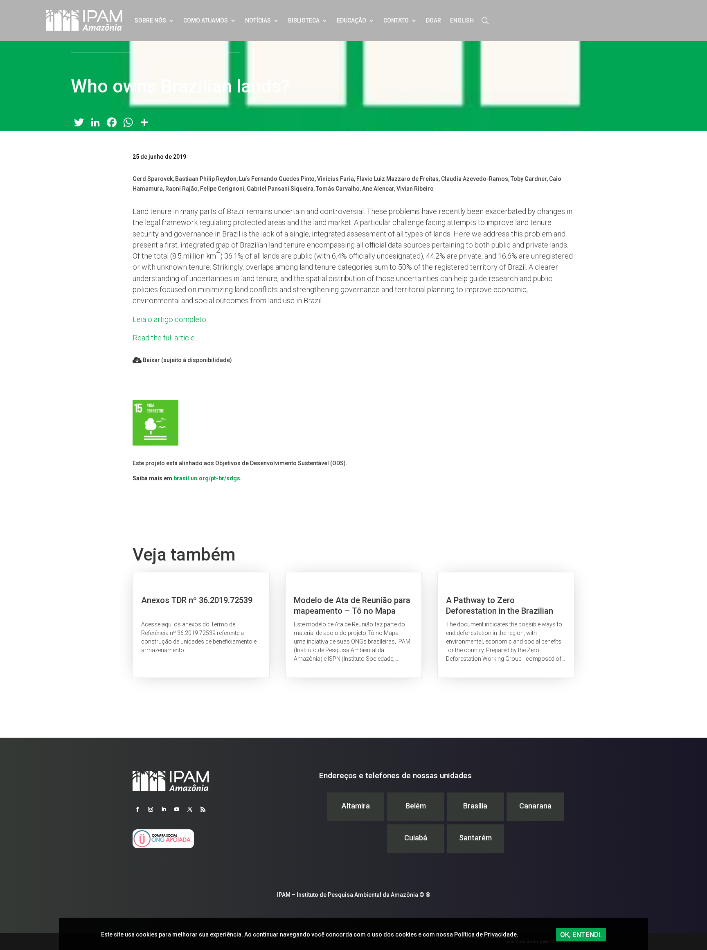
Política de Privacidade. (486, 934)
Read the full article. (164, 337)
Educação (351, 20)
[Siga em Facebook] (137, 809)
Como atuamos (205, 20)
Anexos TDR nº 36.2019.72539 (201, 625)
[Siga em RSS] (203, 809)
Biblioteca (304, 20)
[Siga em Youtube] (177, 809)
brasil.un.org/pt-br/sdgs (206, 478)
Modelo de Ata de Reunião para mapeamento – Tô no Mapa (354, 625)
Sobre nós (150, 20)
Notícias (258, 20)
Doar (433, 20)
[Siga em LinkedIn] (164, 809)
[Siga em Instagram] (150, 809)
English (462, 20)
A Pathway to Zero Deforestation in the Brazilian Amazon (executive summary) (506, 625)
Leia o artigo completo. (170, 319)
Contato (396, 20)
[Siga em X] (190, 809)
